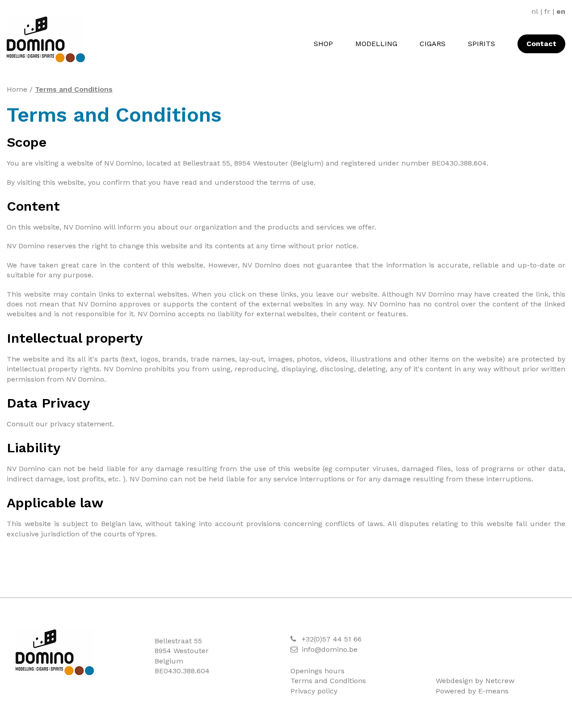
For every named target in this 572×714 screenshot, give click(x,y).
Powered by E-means (472, 691)
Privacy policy (313, 691)
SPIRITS (481, 43)
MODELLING (376, 43)
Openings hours (317, 671)
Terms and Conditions (74, 89)
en (560, 11)
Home (17, 89)
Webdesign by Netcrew (475, 680)
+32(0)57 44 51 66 (332, 639)
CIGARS (433, 43)
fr (547, 11)
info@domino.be (330, 649)
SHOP (323, 43)
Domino (55, 652)
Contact (541, 43)
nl (534, 11)
